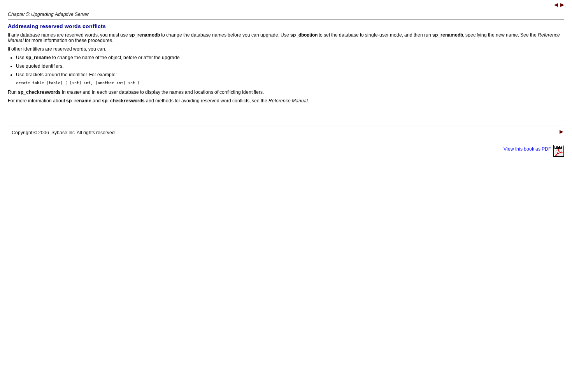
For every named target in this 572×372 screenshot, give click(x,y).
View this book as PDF (528, 149)
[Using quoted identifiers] (562, 6)
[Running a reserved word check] (556, 6)
